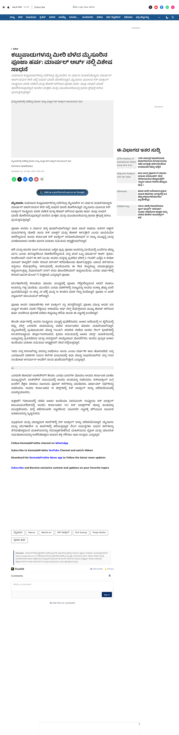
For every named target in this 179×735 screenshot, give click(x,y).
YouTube (54, 450)
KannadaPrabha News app (45, 457)
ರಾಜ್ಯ (12, 17)
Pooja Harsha (99, 533)
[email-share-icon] (36, 181)
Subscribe (39, 7)
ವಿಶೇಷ (99, 17)
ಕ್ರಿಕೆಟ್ (43, 17)
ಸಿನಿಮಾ (72, 17)
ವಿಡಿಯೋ (128, 17)
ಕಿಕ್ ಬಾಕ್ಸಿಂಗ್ (63, 533)
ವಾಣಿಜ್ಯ (62, 17)
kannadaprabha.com (27, 556)
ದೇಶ (20, 17)
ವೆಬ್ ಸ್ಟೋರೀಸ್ (113, 17)
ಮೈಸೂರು (18, 533)
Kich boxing (81, 533)
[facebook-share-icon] (25, 181)
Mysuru (31, 533)
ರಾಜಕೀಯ (31, 17)
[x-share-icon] (19, 181)
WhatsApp (61, 443)
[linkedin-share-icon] (31, 181)
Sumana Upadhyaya (22, 166)
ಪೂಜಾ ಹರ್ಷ (19, 540)
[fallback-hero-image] (127, 162)
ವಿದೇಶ (52, 17)
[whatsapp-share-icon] (14, 181)
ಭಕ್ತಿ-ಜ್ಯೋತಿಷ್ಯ (142, 17)
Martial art (46, 533)
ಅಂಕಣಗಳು (87, 17)
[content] (59, 450)
